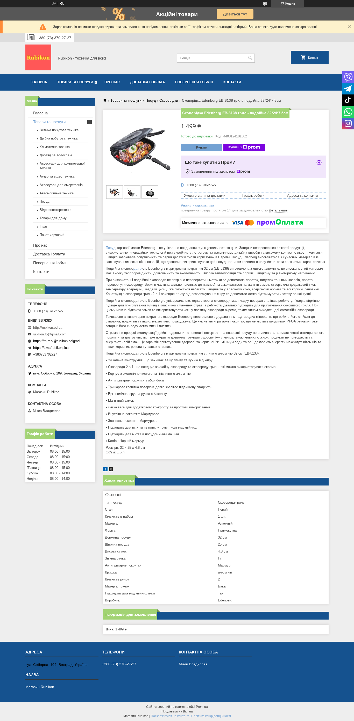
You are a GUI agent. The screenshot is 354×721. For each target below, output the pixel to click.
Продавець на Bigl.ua (177, 711)
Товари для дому (53, 218)
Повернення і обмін (194, 82)
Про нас (112, 82)
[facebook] (105, 470)
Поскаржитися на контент (170, 716)
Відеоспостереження (56, 210)
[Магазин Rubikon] (38, 58)
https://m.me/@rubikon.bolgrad (56, 341)
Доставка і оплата (147, 82)
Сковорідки (168, 100)
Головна (39, 82)
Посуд (150, 100)
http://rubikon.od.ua (47, 327)
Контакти (232, 82)
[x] (111, 470)
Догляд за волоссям (56, 155)
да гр (137, 268)
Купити (201, 147)
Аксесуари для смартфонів (61, 185)
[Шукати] (250, 58)
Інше (43, 227)
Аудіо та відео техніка (57, 176)
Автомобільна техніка (57, 193)
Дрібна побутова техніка (58, 138)
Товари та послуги (75, 82)
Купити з (235, 147)
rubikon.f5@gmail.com (50, 334)
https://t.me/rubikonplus (51, 348)
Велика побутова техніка (59, 130)
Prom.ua (202, 707)
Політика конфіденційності (211, 716)
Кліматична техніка (55, 147)
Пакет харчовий (52, 235)
